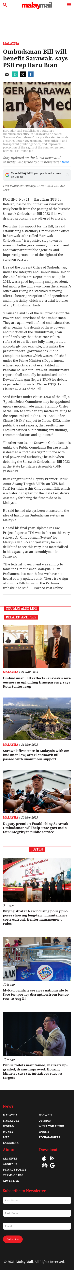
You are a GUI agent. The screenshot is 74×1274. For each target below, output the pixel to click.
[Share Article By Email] (7, 76)
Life (6, 1137)
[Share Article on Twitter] (23, 76)
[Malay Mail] (37, 8)
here (65, 162)
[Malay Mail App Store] (44, 1161)
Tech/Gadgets (49, 1137)
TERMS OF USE (13, 1175)
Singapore (11, 1120)
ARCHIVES (10, 1158)
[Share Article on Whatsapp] (15, 76)
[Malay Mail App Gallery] (45, 1168)
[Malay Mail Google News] (52, 1168)
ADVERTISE (11, 1180)
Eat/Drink (11, 1142)
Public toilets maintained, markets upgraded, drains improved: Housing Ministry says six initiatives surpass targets (35, 1071)
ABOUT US (10, 1164)
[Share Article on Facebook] (31, 76)
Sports (44, 1131)
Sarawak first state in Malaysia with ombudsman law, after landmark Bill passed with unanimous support (36, 755)
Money (8, 1131)
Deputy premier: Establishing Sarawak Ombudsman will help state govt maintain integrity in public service (35, 828)
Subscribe (13, 1239)
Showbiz (45, 1115)
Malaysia (11, 43)
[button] (67, 175)
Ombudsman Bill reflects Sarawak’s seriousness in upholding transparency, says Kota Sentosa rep (37, 682)
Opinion (45, 1120)
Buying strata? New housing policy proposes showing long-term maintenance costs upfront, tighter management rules (35, 917)
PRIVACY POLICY (14, 1169)
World (8, 1126)
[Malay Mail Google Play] (52, 1161)
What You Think (51, 1126)
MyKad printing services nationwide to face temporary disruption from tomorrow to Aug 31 (36, 994)
